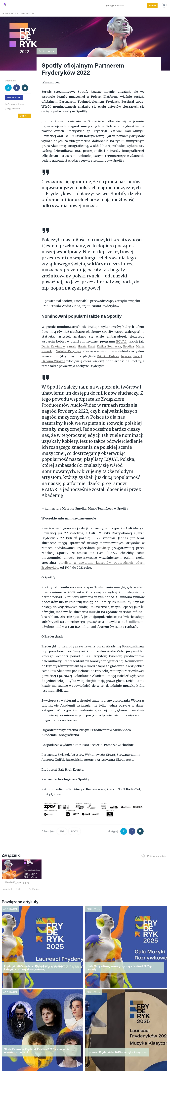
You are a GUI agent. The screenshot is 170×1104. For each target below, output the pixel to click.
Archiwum (27, 13)
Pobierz (36, 889)
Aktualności (10, 13)
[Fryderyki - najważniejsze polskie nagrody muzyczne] (5, 8)
